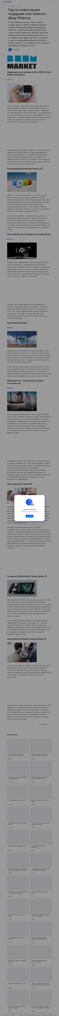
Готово (29, 516)
